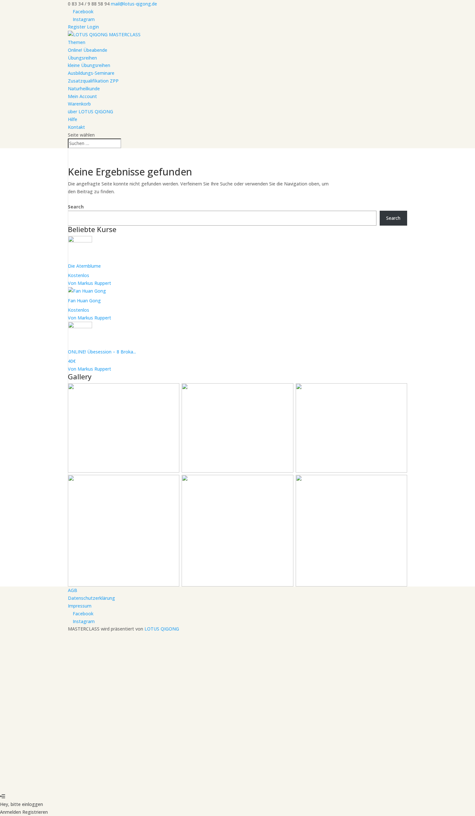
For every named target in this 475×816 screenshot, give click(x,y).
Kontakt (76, 127)
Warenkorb (79, 104)
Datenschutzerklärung (91, 598)
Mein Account (82, 96)
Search (76, 207)
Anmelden (64, 781)
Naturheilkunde (84, 88)
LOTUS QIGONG (161, 629)
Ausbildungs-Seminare (91, 73)
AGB (72, 590)
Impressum (79, 606)
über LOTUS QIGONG (90, 111)
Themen (76, 42)
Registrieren (40, 781)
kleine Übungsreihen (89, 65)
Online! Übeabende (87, 50)
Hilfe (72, 119)
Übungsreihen (82, 58)
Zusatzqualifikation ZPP (93, 81)
